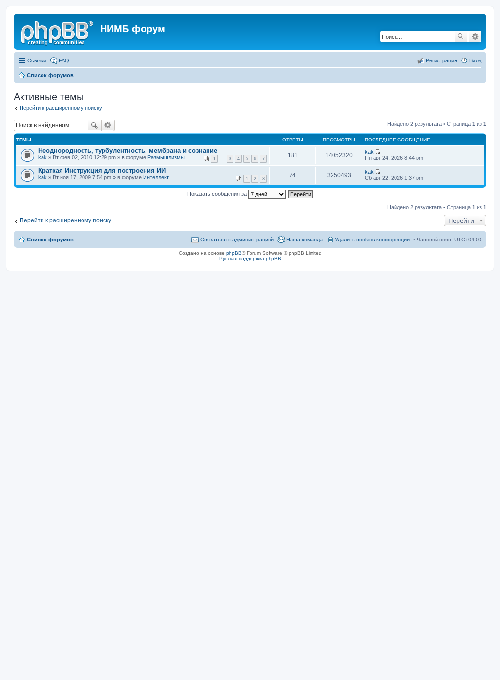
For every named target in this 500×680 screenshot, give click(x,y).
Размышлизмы (166, 157)
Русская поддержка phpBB (250, 258)
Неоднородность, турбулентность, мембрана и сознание (127, 150)
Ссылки (36, 60)
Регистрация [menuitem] (441, 60)
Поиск (461, 36)
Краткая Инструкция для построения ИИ (102, 170)
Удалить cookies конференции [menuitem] (372, 239)
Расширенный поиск (474, 36)
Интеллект (156, 177)
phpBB (234, 253)
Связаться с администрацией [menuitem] (237, 239)
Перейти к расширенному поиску (61, 108)
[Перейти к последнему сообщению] (377, 152)
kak (42, 157)
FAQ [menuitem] (64, 60)
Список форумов (50, 239)
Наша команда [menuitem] (304, 239)
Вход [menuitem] (475, 60)
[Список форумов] (58, 31)
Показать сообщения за (218, 194)
